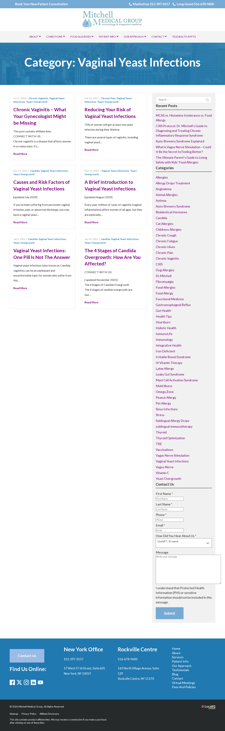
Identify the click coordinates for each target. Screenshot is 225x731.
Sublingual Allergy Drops (172, 421)
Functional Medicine (170, 299)
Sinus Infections (167, 409)
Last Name (164, 504)
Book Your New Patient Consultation (41, 4)
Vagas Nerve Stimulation (172, 455)
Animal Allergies (167, 195)
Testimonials (180, 670)
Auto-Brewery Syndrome (173, 206)
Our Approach (181, 666)
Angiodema (163, 189)
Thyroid (161, 432)
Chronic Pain (108, 98)
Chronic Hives (165, 247)
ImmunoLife (164, 334)
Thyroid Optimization (170, 438)
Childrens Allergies (169, 229)
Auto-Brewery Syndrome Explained (180, 141)
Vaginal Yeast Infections (54, 170)
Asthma (161, 200)
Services (178, 657)
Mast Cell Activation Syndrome (177, 380)
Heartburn (163, 322)
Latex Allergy (165, 368)
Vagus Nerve (164, 467)
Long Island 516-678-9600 (195, 4)
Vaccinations (164, 450)
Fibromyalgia (164, 282)
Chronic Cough (166, 235)
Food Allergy (164, 293)
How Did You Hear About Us (176, 536)
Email (160, 525)
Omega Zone (165, 392)
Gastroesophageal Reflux (173, 305)
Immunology (164, 339)
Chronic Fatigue (167, 241)
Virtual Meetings (183, 683)
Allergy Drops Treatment (173, 183)
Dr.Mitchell (163, 276)
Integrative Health (168, 345)
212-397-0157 (73, 659)
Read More (20, 153)
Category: (112, 62)
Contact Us (27, 656)
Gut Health (163, 310)
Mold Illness (164, 386)
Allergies (162, 177)
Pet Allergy (163, 403)
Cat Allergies (164, 224)
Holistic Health (166, 328)
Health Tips (164, 316)
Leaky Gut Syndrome (170, 374)
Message (162, 552)
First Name (164, 494)
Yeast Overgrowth (36, 101)
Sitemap (14, 713)
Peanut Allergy (166, 397)
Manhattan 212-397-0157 (151, 4)
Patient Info (180, 661)
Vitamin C (162, 473)
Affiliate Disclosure (49, 713)
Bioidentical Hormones (171, 212)
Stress (160, 415)
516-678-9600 (127, 659)
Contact (177, 678)
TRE (159, 444)
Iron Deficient (165, 351)
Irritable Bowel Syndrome (173, 357)
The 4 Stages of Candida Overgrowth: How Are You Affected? (113, 257)
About (176, 653)
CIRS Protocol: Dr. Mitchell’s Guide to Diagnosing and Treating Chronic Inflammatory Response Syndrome (181, 130)
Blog (175, 674)
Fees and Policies (184, 687)
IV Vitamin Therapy (169, 363)
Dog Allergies (165, 270)
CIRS (159, 264)
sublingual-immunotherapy (174, 426)
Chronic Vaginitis (38, 98)
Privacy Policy (28, 713)
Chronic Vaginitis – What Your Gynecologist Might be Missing (39, 116)
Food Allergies (165, 287)
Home (176, 648)
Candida (35, 170)
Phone (161, 515)
